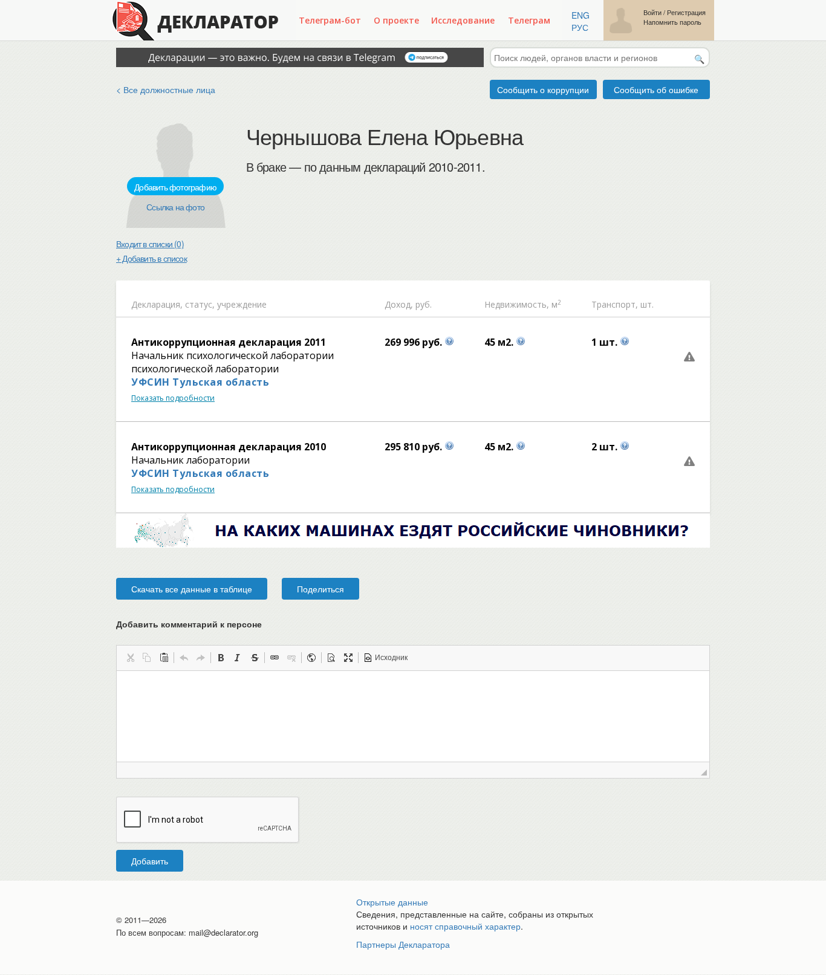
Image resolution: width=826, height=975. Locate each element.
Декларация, (157, 304)
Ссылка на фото (175, 207)
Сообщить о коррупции (543, 89)
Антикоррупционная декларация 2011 (228, 342)
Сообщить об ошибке (656, 89)
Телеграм (529, 20)
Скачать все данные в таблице (191, 589)
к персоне (241, 624)
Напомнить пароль (672, 22)
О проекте (396, 20)
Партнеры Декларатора (403, 944)
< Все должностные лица (165, 89)
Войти (652, 12)
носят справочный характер (465, 926)
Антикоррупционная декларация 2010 (228, 446)
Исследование (463, 20)
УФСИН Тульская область (200, 382)
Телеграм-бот (330, 20)
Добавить (149, 861)
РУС (579, 27)
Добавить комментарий (189, 624)
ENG (580, 15)
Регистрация (686, 12)
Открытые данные (392, 902)
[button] (130, 658)
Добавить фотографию (175, 187)
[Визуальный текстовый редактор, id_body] (413, 716)
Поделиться (320, 589)
